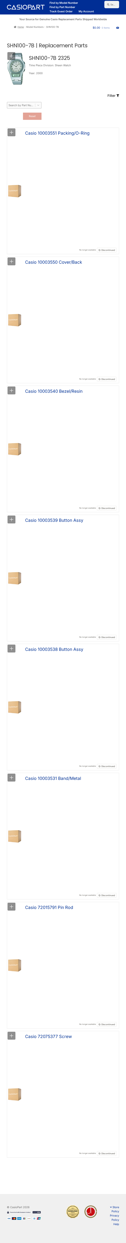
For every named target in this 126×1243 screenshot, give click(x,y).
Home (21, 26)
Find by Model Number (64, 2)
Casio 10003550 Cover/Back (53, 262)
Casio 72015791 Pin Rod (49, 907)
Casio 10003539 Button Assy (54, 520)
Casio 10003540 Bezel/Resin (54, 391)
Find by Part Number (62, 7)
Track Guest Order (61, 11)
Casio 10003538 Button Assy (54, 649)
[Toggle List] (38, 105)
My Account (86, 11)
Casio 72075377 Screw (48, 1036)
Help (116, 1224)
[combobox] (21, 105)
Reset (32, 116)
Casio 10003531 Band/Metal (53, 778)
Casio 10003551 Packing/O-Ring (57, 133)
